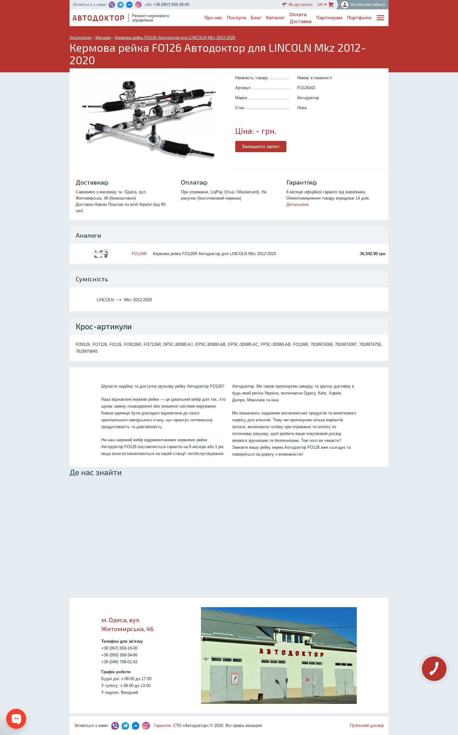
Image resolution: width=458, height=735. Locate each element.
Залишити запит (261, 146)
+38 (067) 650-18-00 (171, 4)
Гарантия (162, 725)
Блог (256, 17)
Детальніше (297, 204)
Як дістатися (300, 4)
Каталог (275, 17)
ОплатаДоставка (300, 17)
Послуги (236, 17)
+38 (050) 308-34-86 (119, 655)
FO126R (139, 253)
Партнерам (329, 17)
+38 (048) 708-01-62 (119, 662)
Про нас (213, 17)
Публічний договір (367, 725)
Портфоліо (359, 17)
